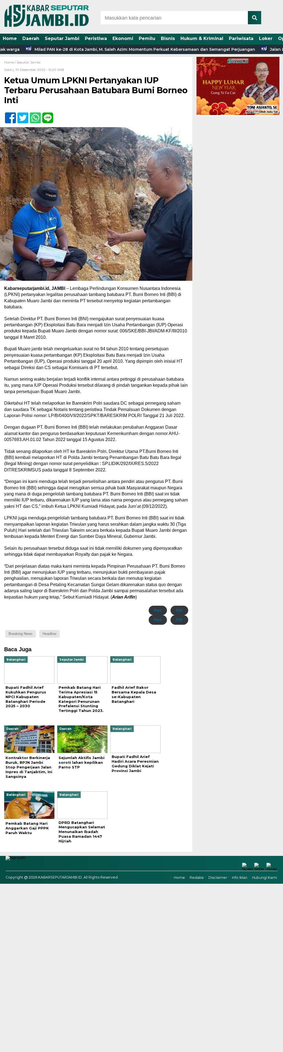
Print (157, 610)
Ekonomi (122, 38)
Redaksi (197, 877)
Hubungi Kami (264, 877)
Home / (10, 62)
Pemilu (147, 38)
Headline (49, 634)
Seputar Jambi (62, 38)
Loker (265, 38)
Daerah (30, 38)
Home (10, 38)
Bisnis (168, 38)
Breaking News (21, 634)
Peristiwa (96, 38)
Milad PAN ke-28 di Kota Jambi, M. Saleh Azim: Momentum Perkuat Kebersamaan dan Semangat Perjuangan (121, 49)
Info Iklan (239, 877)
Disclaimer (217, 877)
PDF (179, 610)
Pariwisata (241, 38)
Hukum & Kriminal (201, 38)
